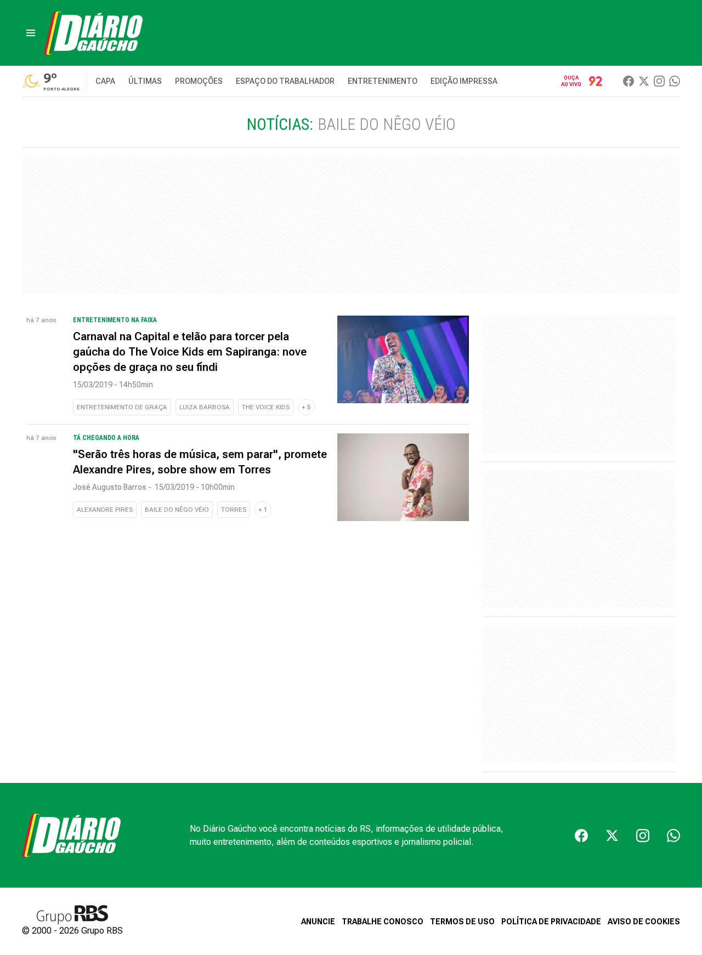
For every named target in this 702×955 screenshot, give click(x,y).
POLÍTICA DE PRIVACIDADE (551, 921)
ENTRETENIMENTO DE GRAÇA (122, 407)
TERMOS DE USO (462, 921)
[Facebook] (628, 81)
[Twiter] (643, 81)
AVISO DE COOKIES (644, 921)
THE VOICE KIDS (266, 407)
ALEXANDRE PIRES (105, 509)
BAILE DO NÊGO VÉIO (177, 509)
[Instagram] (659, 81)
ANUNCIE (318, 921)
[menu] (30, 32)
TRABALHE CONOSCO (382, 921)
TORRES (233, 509)
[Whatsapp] (674, 81)
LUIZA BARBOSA (204, 407)
